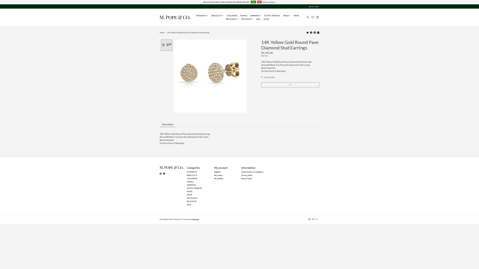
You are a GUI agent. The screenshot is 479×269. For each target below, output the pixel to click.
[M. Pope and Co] (175, 17)
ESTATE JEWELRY (272, 15)
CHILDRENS (232, 15)
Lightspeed (195, 219)
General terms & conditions (252, 172)
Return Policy (246, 178)
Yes (253, 2)
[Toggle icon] (308, 17)
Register (217, 172)
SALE (258, 19)
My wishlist (218, 178)
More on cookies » (269, 2)
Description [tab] (167, 124)
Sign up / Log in (314, 6)
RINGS (189, 191)
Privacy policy (247, 175)
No (259, 2)
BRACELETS (192, 175)
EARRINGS (191, 185)
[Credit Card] (309, 219)
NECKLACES (192, 198)
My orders (218, 175)
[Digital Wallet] (315, 219)
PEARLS (243, 15)
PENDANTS (192, 172)
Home (162, 33)
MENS (296, 15)
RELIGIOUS (191, 201)
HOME (266, 19)
